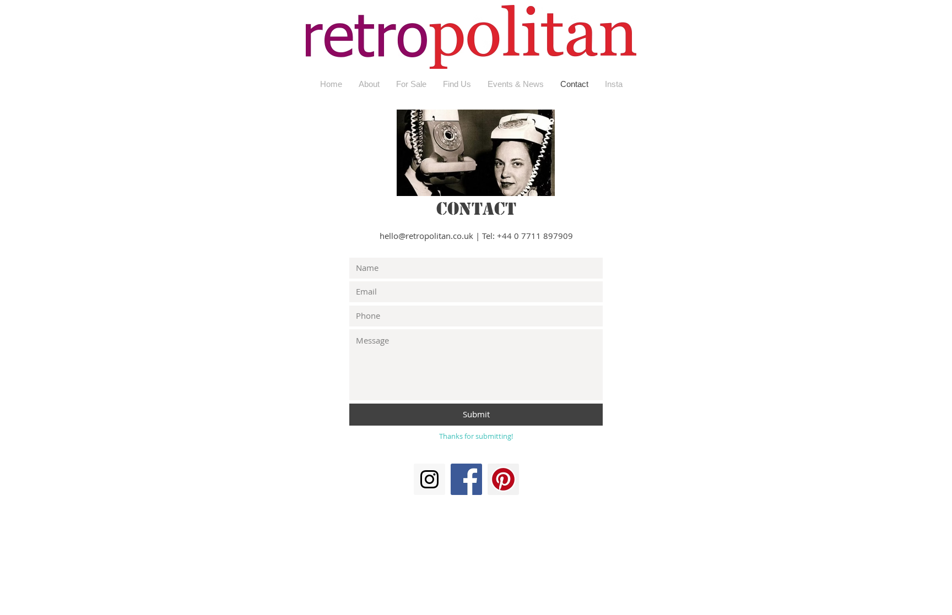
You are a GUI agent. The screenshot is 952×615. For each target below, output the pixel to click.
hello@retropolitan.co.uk (426, 235)
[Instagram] (429, 479)
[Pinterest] (503, 479)
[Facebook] (466, 479)
